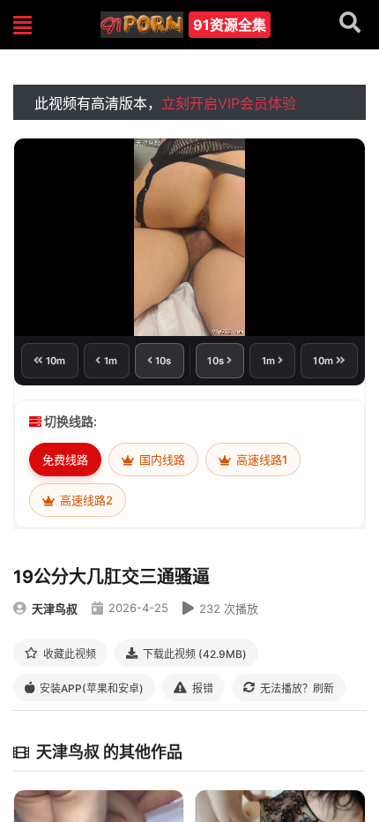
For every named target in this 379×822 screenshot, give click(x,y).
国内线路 (161, 459)
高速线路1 (260, 459)
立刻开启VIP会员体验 (228, 103)
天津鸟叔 (55, 609)
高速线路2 (85, 500)
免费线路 (65, 459)
